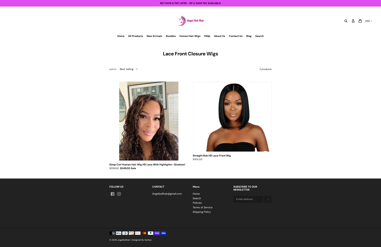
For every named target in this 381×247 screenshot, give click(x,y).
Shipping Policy (202, 212)
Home (196, 193)
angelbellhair (124, 240)
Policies (197, 202)
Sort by (112, 69)
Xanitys (148, 240)
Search (197, 198)
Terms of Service (203, 207)
